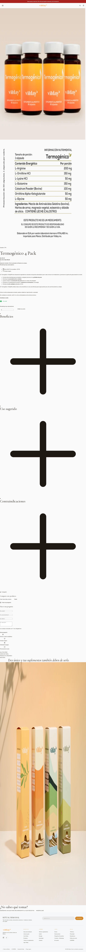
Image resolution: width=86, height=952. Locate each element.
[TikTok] (7, 938)
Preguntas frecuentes (59, 936)
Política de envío (73, 938)
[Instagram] (4, 938)
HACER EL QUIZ (40, 910)
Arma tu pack (26, 934)
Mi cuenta (56, 940)
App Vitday (26, 942)
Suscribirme (79, 918)
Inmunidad (41, 938)
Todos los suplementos (29, 940)
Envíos (55, 931)
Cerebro (40, 940)
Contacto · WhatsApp (59, 938)
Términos (72, 931)
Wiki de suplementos (43, 931)
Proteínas (26, 938)
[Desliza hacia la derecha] (5, 244)
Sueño (40, 934)
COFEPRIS (72, 940)
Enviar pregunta (3, 632)
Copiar (15, 599)
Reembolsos (72, 936)
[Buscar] (80, 5)
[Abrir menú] (2, 5)
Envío (10, 263)
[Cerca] (0, 594)
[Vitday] (43, 5)
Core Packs (26, 936)
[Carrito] (83, 5)
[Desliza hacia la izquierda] (1, 244)
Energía (40, 936)
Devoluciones (57, 934)
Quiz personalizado (28, 931)
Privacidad (72, 934)
